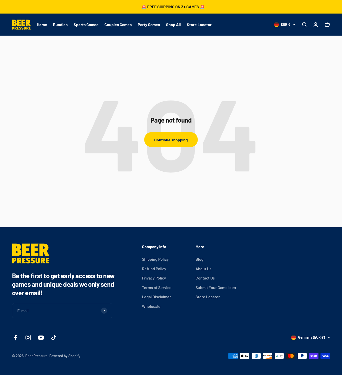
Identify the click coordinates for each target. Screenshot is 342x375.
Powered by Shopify (64, 356)
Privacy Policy (154, 277)
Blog (200, 259)
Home (42, 24)
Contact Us (205, 277)
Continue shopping (171, 139)
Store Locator (199, 24)
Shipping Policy (155, 259)
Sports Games (86, 24)
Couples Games (118, 24)
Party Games (149, 24)
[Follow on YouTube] (41, 337)
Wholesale (151, 306)
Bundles (60, 24)
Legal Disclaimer (156, 296)
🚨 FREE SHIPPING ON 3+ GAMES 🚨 (173, 6)
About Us (204, 268)
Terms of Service (157, 287)
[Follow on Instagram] (28, 337)
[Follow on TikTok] (53, 337)
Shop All (173, 24)
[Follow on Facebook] (15, 337)
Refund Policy (154, 268)
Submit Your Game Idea (216, 287)
